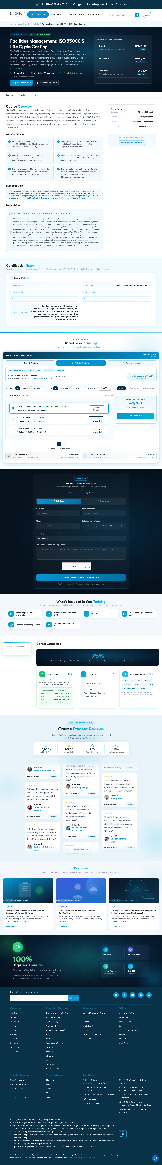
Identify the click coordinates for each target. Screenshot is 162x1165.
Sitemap (86, 1022)
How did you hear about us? (48, 534)
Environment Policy (126, 1013)
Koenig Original (23, 24)
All (17, 388)
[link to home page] (18, 14)
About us (13, 1013)
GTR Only (91, 388)
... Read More (16, 68)
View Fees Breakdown (136, 408)
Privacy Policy (124, 1034)
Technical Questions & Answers (94, 1013)
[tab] (30, 363)
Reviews (34, 95)
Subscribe (73, 998)
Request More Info (21, 82)
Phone (39, 521)
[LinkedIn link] (141, 995)
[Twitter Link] (149, 995)
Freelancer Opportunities (128, 1030)
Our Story (14, 1043)
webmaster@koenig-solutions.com (86, 1158)
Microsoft (50, 1080)
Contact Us (96, 14)
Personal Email (89, 508)
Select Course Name (91, 521)
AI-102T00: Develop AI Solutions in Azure (98, 1095)
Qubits (85, 1030)
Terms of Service (125, 1022)
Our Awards (14, 1052)
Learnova (50, 1052)
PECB (48, 1093)
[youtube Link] (116, 995)
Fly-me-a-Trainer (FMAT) (55, 1030)
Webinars (13, 1026)
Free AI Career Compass (55, 1069)
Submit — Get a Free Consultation (81, 577)
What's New (123, 1039)
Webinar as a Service (54, 1043)
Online (25, 388)
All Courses (36, 14)
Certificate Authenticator (92, 1034)
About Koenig (57, 14)
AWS (48, 1084)
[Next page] (64, 444)
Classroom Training (54, 1026)
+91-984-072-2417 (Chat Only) (60, 4)
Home (12, 24)
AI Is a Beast (50, 1065)
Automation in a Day (91, 1103)
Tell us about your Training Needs (50, 544)
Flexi (48, 1034)
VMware (49, 1097)
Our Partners (15, 1039)
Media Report (124, 1043)
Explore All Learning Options (57, 1013)
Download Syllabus (48, 83)
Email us (92, 493)
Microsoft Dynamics (18, 1097)
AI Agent (49, 1056)
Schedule (22, 95)
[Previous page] (53, 444)
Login (147, 15)
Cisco (48, 1089)
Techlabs (49, 1047)
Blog (84, 1017)
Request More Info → (131, 142)
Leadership (14, 1017)
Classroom (36, 388)
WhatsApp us (74, 493)
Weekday (64, 388)
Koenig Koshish (88, 1026)
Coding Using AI (52, 1060)
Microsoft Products (90, 1039)
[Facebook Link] (124, 995)
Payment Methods (125, 1017)
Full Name (40, 508)
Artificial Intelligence (18, 1084)
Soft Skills (35, 24)
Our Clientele (15, 1030)
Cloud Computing (17, 1080)
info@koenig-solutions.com (110, 4)
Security (13, 1093)
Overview (10, 95)
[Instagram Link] (132, 995)
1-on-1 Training (52, 1022)
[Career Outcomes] (17, 652)
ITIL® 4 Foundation (90, 1099)
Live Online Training (54, 1017)
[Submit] (137, 15)
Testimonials (14, 1047)
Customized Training (54, 1039)
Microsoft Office (16, 1089)
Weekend (75, 388)
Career (121, 1026)
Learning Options (77, 14)
